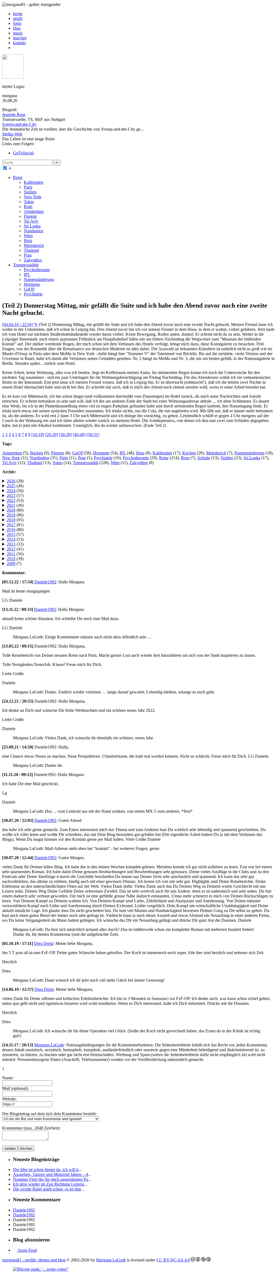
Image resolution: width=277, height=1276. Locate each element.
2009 (11, 563)
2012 (11, 549)
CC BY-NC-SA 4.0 (173, 1260)
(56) (15, 490)
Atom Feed (27, 1250)
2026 (11, 481)
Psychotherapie (37, 269)
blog (17, 28)
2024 (11, 490)
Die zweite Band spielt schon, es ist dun (47, 1189)
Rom (28, 206)
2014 (11, 539)
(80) (15, 510)
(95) (15, 520)
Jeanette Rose (13, 114)
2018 (11, 520)
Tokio (29, 201)
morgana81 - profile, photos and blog (33, 1260)
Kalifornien (33, 182)
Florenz (30, 216)
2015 (11, 534)
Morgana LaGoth (49, 1045)
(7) (14, 563)
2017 (11, 524)
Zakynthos (33, 260)
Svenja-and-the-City (19, 124)
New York (32, 197)
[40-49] (79, 434)
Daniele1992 (45, 582)
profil (17, 18)
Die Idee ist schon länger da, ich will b (45, 1169)
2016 (11, 529)
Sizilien (30, 192)
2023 (11, 495)
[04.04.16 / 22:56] (17, 324)
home (17, 13)
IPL (27, 274)
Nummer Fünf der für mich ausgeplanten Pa (50, 1179)
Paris (28, 187)
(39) (15, 558)
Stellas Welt (12, 134)
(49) (15, 486)
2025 (11, 486)
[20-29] (51, 434)
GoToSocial (23, 153)
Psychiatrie (33, 294)
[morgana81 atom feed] (15, 47)
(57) (15, 495)
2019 (11, 515)
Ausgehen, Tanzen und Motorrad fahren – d (50, 1174)
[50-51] (93, 434)
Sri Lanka (32, 226)
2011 (11, 554)
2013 (11, 544)
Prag (28, 255)
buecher (20, 38)
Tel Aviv (31, 221)
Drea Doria (43, 943)
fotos (17, 23)
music (18, 33)
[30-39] (65, 434)
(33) (15, 544)
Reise (17, 177)
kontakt (19, 42)
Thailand (31, 250)
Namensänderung (39, 279)
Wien (28, 235)
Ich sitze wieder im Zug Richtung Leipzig (48, 1184)
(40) (15, 505)
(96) (15, 515)
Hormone (32, 284)
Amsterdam (34, 211)
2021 (11, 505)
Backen (36, 453)
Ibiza (28, 240)
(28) (15, 481)
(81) (15, 524)
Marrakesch (34, 245)
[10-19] (37, 434)
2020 (11, 510)
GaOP (29, 289)
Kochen (189, 453)
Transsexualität (25, 265)
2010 (11, 558)
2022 (11, 500)
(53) (15, 500)
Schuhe (203, 457)
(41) (15, 549)
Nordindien (33, 231)
